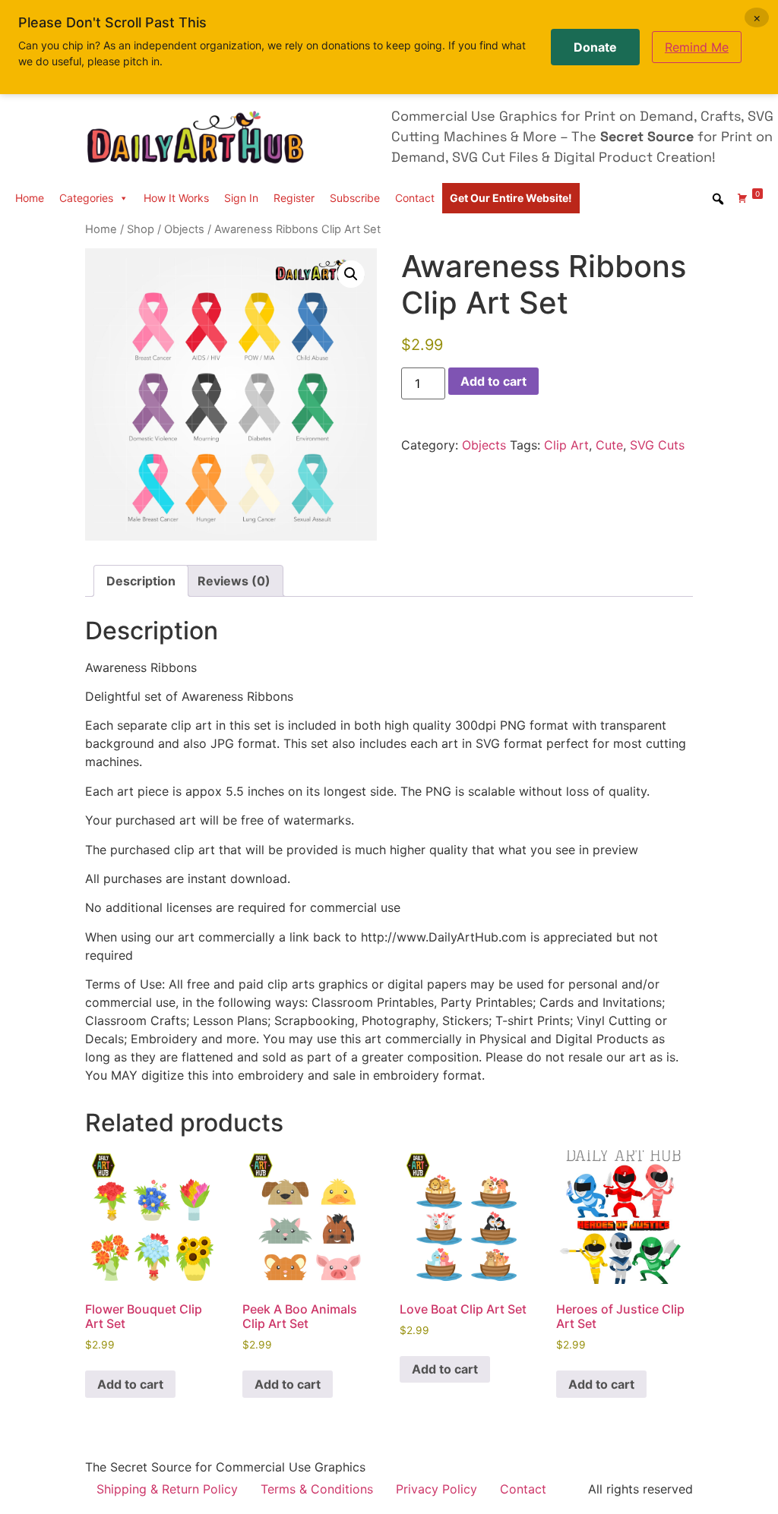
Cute (609, 445)
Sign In (241, 197)
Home (29, 197)
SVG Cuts (657, 445)
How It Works (176, 197)
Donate (595, 47)
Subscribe (355, 197)
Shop (140, 229)
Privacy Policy (436, 1489)
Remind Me (697, 47)
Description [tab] (141, 580)
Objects (184, 229)
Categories (86, 197)
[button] (351, 274)
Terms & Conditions (317, 1489)
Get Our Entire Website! (511, 197)
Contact (415, 197)
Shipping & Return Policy (167, 1489)
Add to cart (493, 381)
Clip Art (566, 445)
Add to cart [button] (130, 1384)
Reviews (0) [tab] (234, 580)
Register (294, 197)
